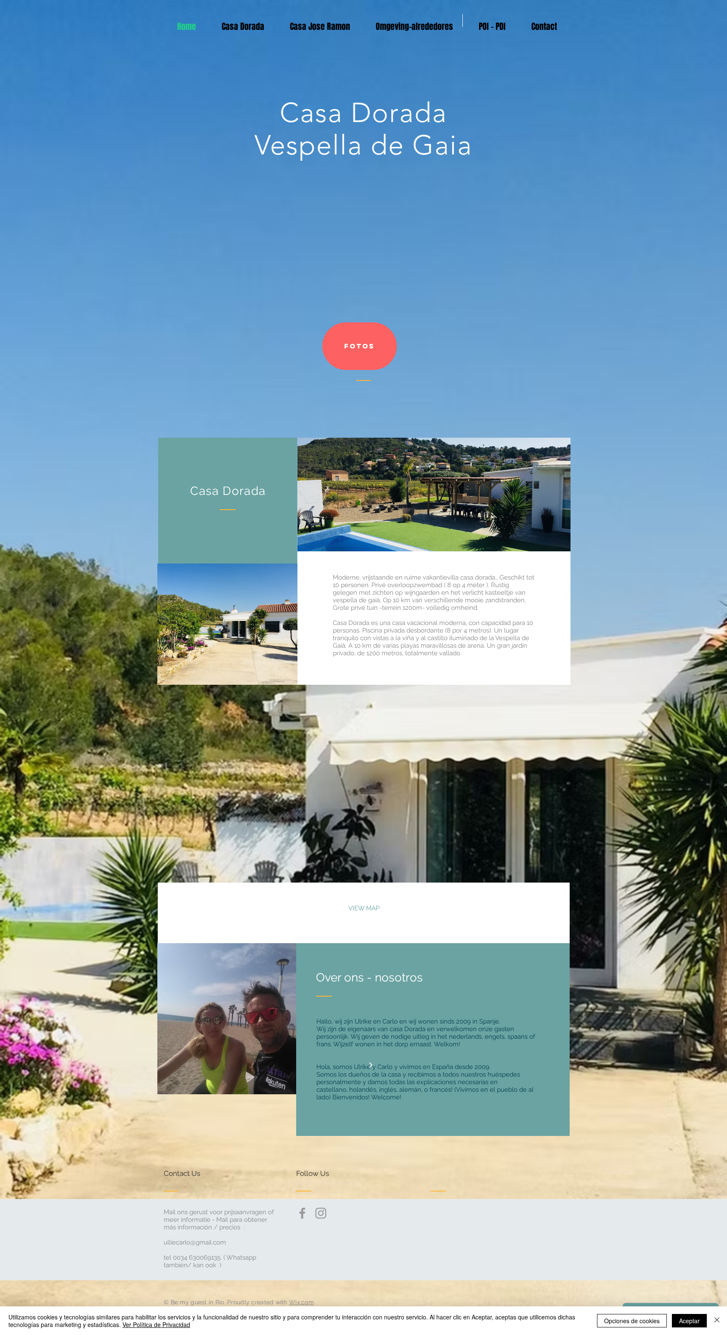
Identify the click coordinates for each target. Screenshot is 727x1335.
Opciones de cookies (632, 1320)
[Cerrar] (717, 1320)
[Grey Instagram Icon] (320, 1213)
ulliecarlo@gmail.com (195, 1242)
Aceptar (689, 1320)
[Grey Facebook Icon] (302, 1213)
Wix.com (301, 1302)
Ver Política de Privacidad (156, 1324)
